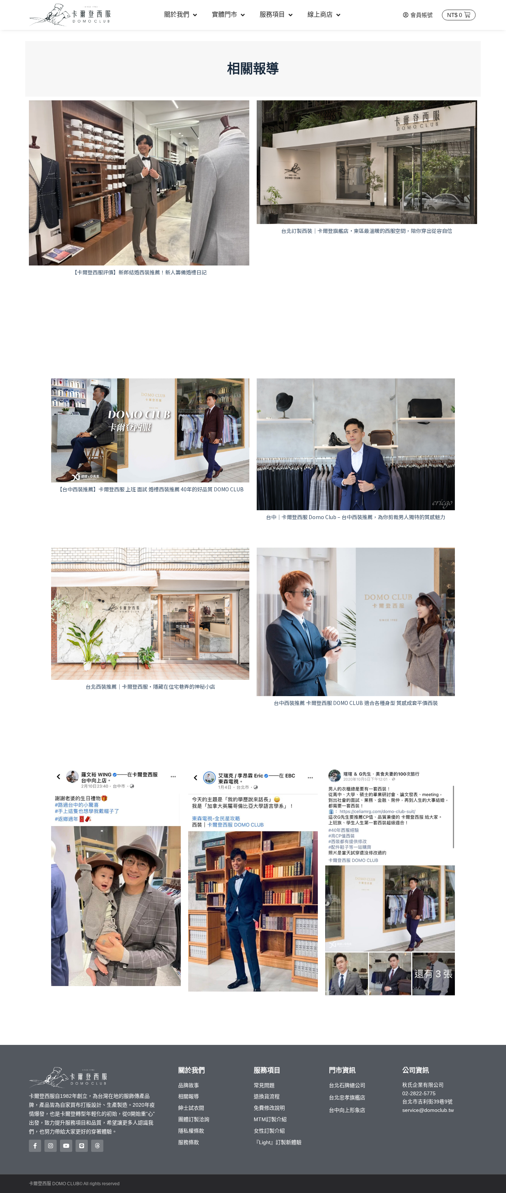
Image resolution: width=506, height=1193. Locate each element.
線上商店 (320, 14)
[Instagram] (50, 1146)
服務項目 (272, 14)
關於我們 (176, 14)
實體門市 (224, 14)
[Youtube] (66, 1146)
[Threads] (97, 1146)
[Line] (82, 1146)
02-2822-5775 (419, 1093)
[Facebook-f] (35, 1146)
